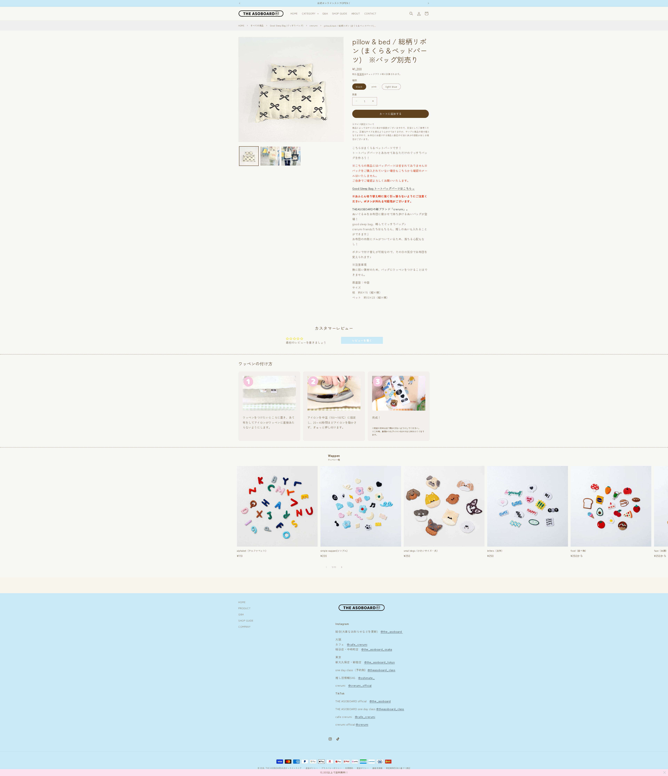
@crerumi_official (360, 685)
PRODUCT (244, 608)
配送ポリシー (363, 767)
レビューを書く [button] (362, 340)
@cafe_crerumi (357, 644)
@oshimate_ (366, 678)
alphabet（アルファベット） (252, 551)
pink (375, 87)
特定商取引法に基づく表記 (398, 767)
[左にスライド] (326, 567)
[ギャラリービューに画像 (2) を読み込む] (270, 156)
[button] (310, 13)
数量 (354, 94)
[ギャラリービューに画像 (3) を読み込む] (291, 156)
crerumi (314, 25)
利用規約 (349, 767)
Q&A (241, 614)
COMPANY (244, 626)
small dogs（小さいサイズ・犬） (421, 551)
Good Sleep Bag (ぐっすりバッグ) (286, 25)
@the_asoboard (392, 631)
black (359, 86)
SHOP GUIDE (245, 620)
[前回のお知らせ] (239, 3)
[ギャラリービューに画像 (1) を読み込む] (249, 156)
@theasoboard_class (381, 670)
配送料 (360, 74)
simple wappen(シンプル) (334, 551)
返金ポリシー (312, 767)
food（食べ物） (579, 551)
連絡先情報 (377, 767)
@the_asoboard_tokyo (379, 662)
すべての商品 (257, 25)
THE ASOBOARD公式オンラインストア (284, 768)
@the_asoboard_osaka (376, 649)
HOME (241, 25)
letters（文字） (495, 551)
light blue (391, 86)
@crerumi (362, 724)
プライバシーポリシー (331, 767)
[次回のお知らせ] (428, 3)
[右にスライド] (341, 567)
